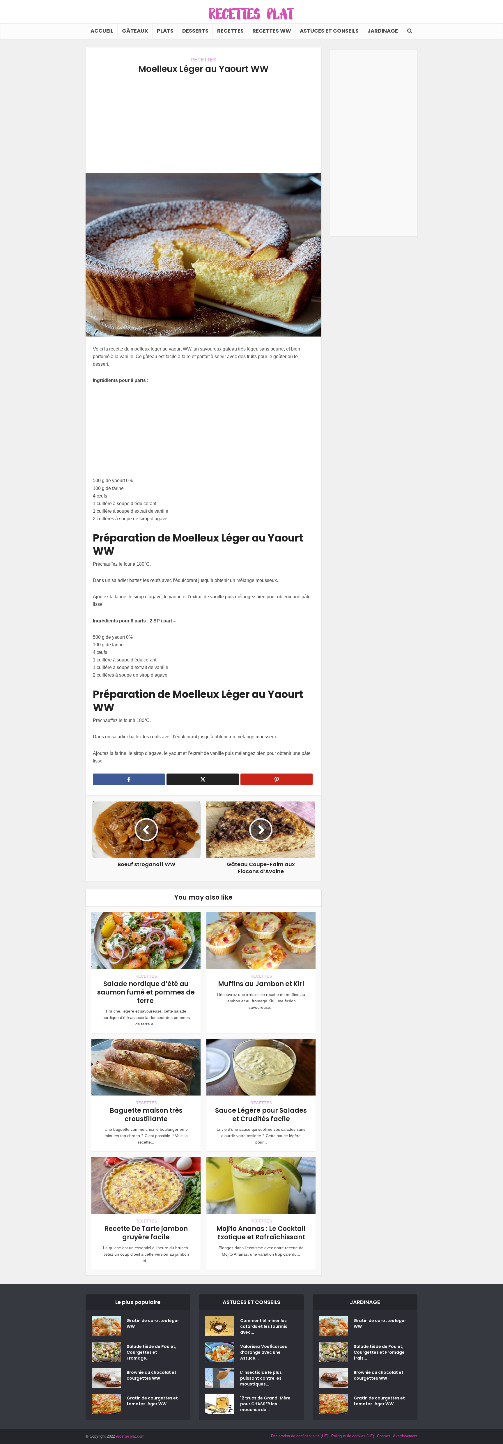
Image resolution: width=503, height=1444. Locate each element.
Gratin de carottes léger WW (153, 1323)
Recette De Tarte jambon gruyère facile (146, 1233)
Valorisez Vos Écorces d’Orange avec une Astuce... (263, 1352)
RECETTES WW (271, 30)
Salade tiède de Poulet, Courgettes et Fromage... (151, 1352)
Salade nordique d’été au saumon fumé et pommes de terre (146, 992)
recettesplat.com (130, 1436)
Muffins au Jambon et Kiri (261, 983)
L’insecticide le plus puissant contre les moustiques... (261, 1378)
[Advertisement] (203, 123)
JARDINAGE (382, 30)
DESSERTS (195, 30)
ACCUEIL (102, 30)
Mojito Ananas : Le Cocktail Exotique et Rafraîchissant (261, 1233)
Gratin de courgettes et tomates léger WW (152, 1401)
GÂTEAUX (135, 30)
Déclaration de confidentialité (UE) (299, 1436)
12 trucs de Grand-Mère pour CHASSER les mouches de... (265, 1404)
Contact (383, 1436)
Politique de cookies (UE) (352, 1436)
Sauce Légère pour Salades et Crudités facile (261, 1114)
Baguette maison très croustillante (146, 1114)
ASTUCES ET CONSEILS (329, 30)
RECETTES (230, 30)
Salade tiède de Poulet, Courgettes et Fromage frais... (379, 1352)
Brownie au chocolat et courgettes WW (151, 1375)
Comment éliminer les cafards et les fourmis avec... (263, 1326)
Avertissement (405, 1436)
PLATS (165, 30)
